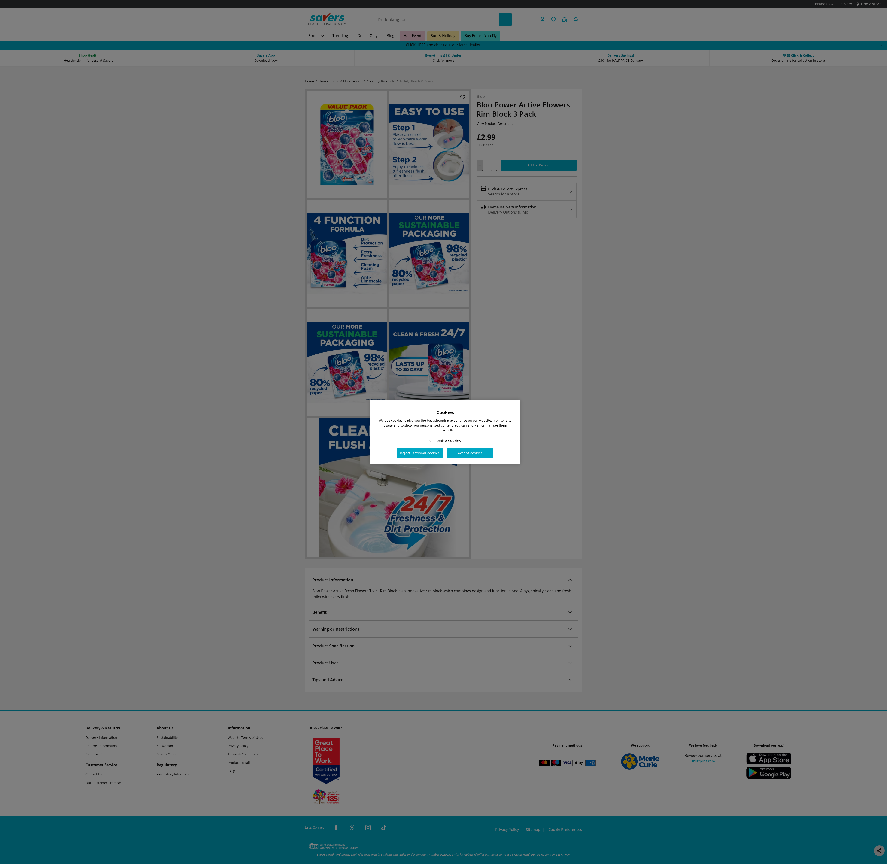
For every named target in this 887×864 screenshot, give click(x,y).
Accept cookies (470, 453)
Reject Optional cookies (420, 453)
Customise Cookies (445, 440)
